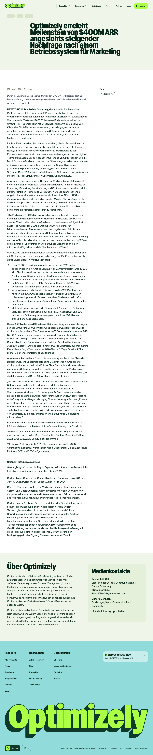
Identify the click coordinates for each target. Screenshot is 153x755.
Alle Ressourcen (36, 660)
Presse (57, 678)
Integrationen (11, 678)
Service (8, 691)
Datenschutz (102, 748)
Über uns (58, 660)
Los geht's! (140, 5)
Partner (119, 5)
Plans (7, 666)
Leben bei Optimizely (63, 666)
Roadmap (9, 672)
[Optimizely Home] (15, 5)
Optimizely (42, 109)
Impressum (128, 748)
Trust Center (113, 748)
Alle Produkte (11, 660)
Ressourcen (79, 5)
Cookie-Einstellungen (141, 748)
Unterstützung (35, 678)
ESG (121, 748)
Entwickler (96, 5)
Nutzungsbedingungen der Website (84, 748)
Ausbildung (34, 684)
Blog (31, 666)
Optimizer (58, 672)
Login (129, 5)
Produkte (63, 5)
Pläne (108, 5)
